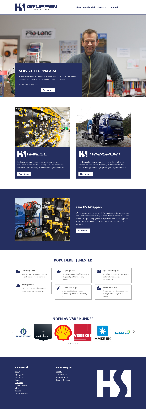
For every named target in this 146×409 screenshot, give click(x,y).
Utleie (17, 388)
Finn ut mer (24, 174)
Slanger (17, 380)
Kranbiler (59, 372)
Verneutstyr (19, 377)
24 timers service (21, 385)
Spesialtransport (62, 374)
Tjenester (102, 7)
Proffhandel (89, 7)
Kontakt (115, 7)
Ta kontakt (83, 230)
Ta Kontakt (48, 90)
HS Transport (64, 367)
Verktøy (17, 372)
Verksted (18, 391)
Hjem (78, 7)
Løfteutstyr (19, 383)
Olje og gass (19, 374)
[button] (12, 331)
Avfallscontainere (62, 377)
